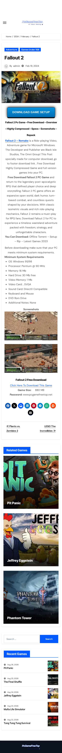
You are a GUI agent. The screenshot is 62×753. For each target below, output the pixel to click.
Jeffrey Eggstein (20, 560)
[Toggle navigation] (4, 23)
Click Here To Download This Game (31, 385)
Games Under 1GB (30, 49)
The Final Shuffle (13, 681)
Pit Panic (14, 503)
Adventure (11, 49)
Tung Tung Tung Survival (17, 723)
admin (16, 65)
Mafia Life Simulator (14, 709)
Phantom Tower (19, 618)
